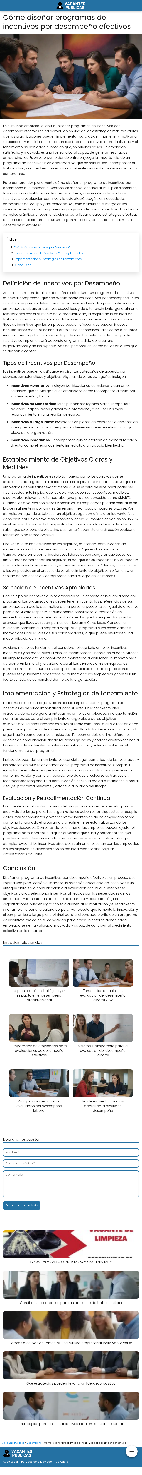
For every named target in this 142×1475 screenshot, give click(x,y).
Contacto (61, 1462)
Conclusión (23, 265)
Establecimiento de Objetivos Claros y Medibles (49, 253)
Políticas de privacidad (36, 1462)
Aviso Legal (10, 1462)
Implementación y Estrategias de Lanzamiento (48, 259)
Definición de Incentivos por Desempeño (43, 247)
